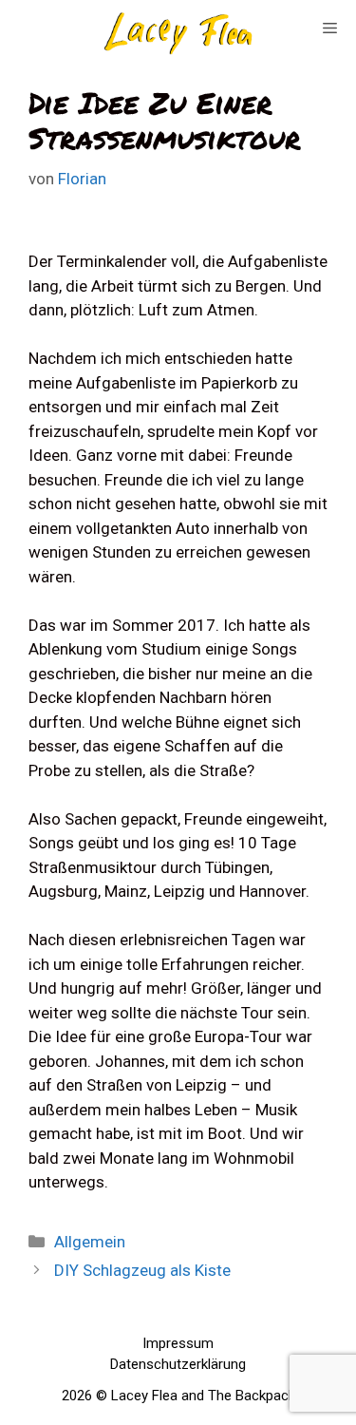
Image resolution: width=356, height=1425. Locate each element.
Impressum (178, 1343)
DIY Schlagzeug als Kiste (142, 1270)
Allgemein (89, 1241)
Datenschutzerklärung (178, 1364)
